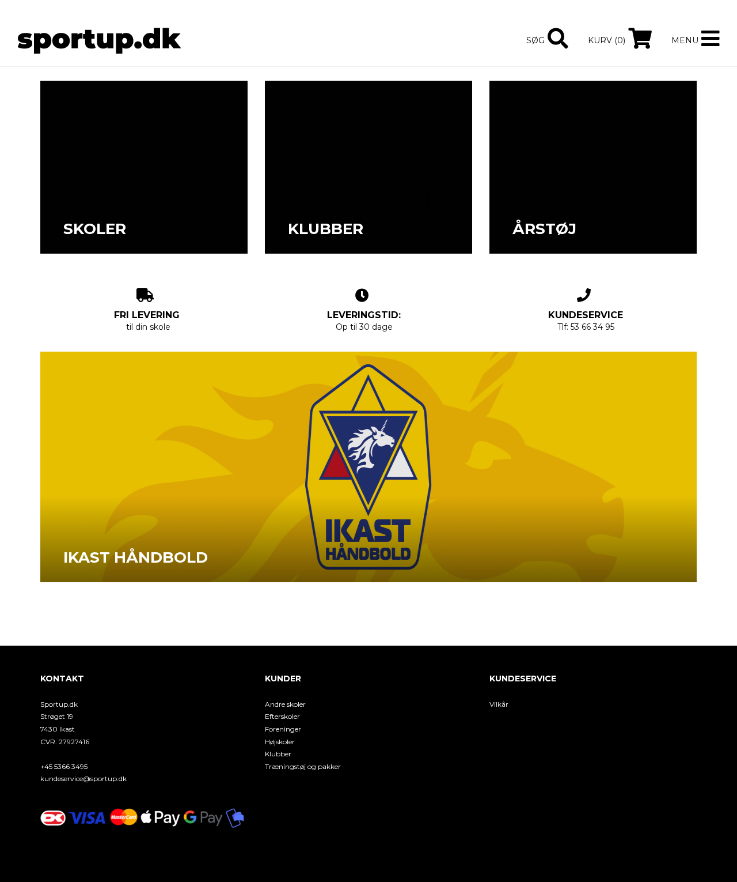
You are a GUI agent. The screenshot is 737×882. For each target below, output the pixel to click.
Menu (684, 40)
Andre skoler (285, 704)
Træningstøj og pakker (303, 766)
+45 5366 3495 (64, 766)
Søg (535, 40)
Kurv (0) (606, 40)
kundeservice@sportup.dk (83, 778)
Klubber (278, 753)
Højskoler (280, 741)
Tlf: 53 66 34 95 (585, 321)
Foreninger (283, 729)
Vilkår (498, 704)
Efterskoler (282, 716)
